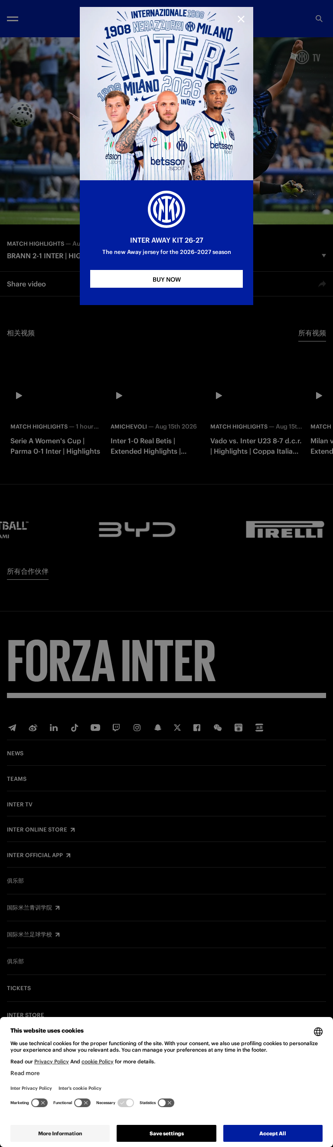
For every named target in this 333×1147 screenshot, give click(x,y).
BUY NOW (167, 279)
